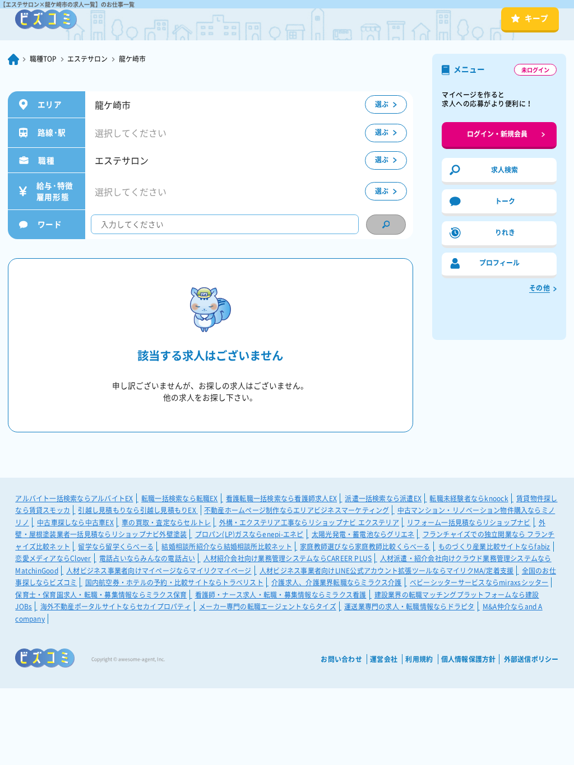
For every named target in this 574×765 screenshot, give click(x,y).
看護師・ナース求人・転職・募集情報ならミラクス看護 (281, 595)
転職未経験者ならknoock (468, 498)
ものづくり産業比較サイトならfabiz (494, 547)
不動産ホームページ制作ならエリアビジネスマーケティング (296, 510)
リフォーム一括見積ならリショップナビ (468, 522)
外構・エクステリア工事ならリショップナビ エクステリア (309, 522)
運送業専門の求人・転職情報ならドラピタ (409, 606)
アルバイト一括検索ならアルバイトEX (74, 498)
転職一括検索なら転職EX (179, 498)
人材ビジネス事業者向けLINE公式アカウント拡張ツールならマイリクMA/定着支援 (387, 571)
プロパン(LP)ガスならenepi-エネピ (249, 534)
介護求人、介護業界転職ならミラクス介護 (336, 582)
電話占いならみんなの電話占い (147, 558)
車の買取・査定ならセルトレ (166, 522)
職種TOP (43, 59)
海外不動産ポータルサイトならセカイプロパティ (115, 606)
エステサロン (87, 59)
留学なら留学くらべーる (116, 547)
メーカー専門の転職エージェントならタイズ (267, 606)
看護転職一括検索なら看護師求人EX (281, 498)
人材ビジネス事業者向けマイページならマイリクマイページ (158, 571)
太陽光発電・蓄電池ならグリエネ (363, 534)
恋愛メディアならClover (53, 558)
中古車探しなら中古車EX (75, 522)
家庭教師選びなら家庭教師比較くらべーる (365, 547)
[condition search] (385, 224)
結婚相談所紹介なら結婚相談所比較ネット (226, 547)
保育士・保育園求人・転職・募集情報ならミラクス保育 (101, 595)
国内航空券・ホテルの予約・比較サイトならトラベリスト (174, 582)
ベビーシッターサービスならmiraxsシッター (479, 582)
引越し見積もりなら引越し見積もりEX (138, 510)
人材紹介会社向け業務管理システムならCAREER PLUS (287, 558)
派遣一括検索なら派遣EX (383, 498)
